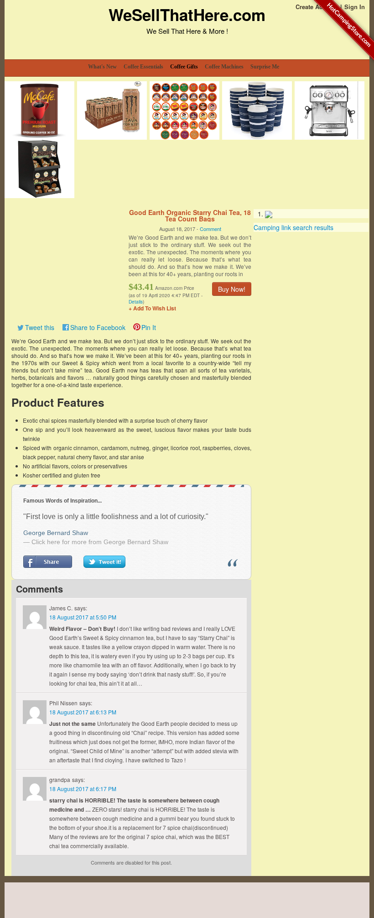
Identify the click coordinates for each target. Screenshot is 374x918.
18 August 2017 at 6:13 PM (82, 712)
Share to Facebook (97, 327)
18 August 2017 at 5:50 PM (82, 617)
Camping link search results (293, 227)
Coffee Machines (224, 66)
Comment (210, 228)
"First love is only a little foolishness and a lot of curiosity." (115, 516)
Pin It (148, 327)
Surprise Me (264, 66)
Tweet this (39, 327)
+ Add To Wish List (152, 308)
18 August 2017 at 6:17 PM (82, 788)
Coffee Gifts (184, 66)
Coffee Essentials (143, 66)
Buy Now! (231, 289)
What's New (102, 66)
